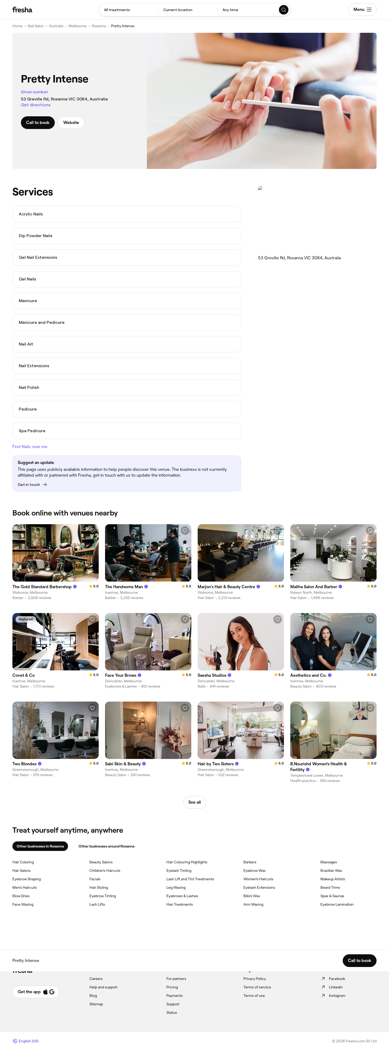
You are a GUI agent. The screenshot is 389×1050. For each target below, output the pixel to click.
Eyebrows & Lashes (182, 896)
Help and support (103, 987)
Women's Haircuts (258, 879)
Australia (56, 26)
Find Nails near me (29, 446)
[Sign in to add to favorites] (92, 530)
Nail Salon (36, 26)
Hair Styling (98, 887)
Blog (93, 995)
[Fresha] (22, 9)
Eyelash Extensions (259, 887)
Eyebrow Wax (254, 870)
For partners (176, 979)
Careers (96, 979)
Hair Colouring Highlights (186, 862)
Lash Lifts (97, 904)
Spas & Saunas (332, 896)
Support (172, 1004)
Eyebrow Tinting (102, 896)
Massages (328, 862)
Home (17, 26)
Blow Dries (21, 896)
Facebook (337, 979)
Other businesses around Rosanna (106, 846)
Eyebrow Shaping (26, 879)
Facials (95, 879)
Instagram (337, 995)
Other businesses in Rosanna (40, 846)
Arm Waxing (253, 904)
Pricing (172, 987)
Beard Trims (330, 887)
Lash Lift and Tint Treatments (190, 879)
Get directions (36, 105)
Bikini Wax (251, 896)
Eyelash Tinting (178, 870)
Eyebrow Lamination (337, 904)
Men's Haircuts (24, 887)
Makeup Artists (332, 879)
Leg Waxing (176, 887)
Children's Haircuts (104, 870)
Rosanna (99, 26)
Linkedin (336, 987)
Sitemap (96, 1004)
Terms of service (257, 987)
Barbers (249, 862)
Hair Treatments (179, 904)
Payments (174, 995)
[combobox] (128, 10)
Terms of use (254, 995)
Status (171, 1012)
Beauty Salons (101, 862)
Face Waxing (22, 904)
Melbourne (78, 26)
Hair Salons (21, 870)
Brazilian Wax (331, 870)
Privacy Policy (254, 979)
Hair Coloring (23, 862)
